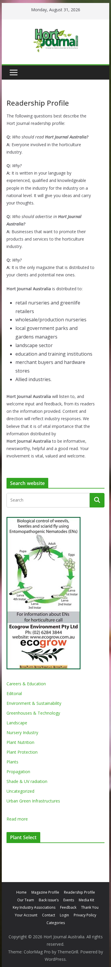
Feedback (68, 907)
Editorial (14, 693)
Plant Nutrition (20, 742)
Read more (17, 819)
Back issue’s (49, 899)
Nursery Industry (22, 732)
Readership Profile (79, 892)
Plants (12, 762)
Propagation (18, 771)
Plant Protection (22, 752)
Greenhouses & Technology (33, 713)
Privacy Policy (85, 915)
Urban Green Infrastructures (33, 801)
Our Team (25, 899)
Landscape (17, 723)
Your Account (26, 915)
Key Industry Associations (34, 907)
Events (68, 899)
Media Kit (86, 899)
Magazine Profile (45, 892)
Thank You (90, 907)
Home (21, 892)
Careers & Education (26, 683)
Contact (48, 915)
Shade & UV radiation (27, 781)
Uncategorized (20, 791)
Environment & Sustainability (34, 703)
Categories (55, 922)
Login (64, 915)
